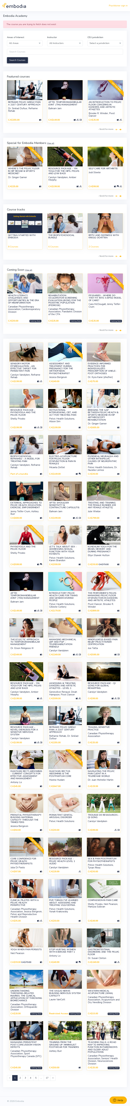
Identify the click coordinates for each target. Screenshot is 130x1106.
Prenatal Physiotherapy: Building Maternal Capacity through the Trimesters (26, 818)
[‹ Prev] (116, 129)
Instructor (52, 37)
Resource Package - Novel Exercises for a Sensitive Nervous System (24, 731)
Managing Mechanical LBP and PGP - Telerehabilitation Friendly (62, 643)
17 (47, 1077)
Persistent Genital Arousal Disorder (61, 816)
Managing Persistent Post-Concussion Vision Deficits (25, 1045)
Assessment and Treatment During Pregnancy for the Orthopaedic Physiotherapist (61, 368)
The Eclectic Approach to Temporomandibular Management (25, 642)
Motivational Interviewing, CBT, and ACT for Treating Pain (63, 412)
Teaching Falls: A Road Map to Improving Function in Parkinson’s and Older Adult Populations (102, 1047)
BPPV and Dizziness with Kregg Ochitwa (104, 236)
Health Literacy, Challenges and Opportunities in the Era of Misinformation (23, 299)
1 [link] (15, 1077)
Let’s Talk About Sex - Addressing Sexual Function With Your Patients (63, 550)
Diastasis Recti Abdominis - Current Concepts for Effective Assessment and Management (26, 775)
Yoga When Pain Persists (26, 949)
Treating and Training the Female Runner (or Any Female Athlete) (102, 505)
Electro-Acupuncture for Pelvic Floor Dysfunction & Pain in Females (63, 460)
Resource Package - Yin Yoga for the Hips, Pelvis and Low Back (63, 171)
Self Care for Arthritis (103, 168)
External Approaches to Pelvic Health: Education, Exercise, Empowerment (26, 505)
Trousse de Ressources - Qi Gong (103, 816)
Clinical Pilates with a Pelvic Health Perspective (24, 903)
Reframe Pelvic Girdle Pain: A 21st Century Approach (24, 103)
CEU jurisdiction (95, 37)
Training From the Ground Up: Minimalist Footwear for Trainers (64, 1045)
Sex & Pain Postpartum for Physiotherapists (102, 860)
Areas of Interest (15, 37)
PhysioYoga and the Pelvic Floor (23, 548)
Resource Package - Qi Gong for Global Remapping (102, 686)
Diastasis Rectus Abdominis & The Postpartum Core (60, 774)
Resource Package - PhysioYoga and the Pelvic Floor (23, 412)
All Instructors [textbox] (56, 43)
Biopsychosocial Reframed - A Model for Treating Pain (25, 459)
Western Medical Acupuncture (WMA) (100, 992)
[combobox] (24, 43)
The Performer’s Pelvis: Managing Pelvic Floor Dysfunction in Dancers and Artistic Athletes (103, 597)
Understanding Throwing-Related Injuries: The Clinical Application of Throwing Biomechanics (26, 995)
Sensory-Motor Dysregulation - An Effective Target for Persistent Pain (23, 367)
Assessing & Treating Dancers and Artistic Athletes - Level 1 (62, 686)
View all (50, 143)
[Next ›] (120, 129)
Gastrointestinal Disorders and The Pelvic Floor (103, 952)
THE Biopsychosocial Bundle (61, 236)
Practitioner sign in (118, 5)
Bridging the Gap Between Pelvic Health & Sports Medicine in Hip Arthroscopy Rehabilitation (103, 415)
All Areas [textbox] (14, 43)
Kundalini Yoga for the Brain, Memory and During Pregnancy (102, 549)
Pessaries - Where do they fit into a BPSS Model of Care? (105, 298)
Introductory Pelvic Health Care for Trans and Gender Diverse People (63, 597)
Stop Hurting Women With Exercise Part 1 (62, 950)
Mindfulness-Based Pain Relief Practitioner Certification (102, 642)
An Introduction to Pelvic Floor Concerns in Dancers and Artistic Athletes (105, 106)
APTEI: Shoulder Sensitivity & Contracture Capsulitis (64, 505)
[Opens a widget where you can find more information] (118, 1100)
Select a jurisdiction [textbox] (99, 43)
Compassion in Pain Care (103, 900)
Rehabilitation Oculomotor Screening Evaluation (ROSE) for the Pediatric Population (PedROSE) (64, 300)
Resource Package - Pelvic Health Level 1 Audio (62, 861)
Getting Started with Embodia (22, 236)
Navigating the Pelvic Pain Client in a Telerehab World (101, 774)
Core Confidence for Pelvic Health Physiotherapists (23, 861)
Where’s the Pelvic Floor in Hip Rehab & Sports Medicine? (23, 171)
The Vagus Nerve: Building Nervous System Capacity (65, 993)
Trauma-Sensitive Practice (99, 728)
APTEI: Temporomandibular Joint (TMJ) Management (65, 103)
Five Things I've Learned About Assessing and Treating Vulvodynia (63, 903)
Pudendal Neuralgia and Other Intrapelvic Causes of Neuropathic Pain (103, 460)
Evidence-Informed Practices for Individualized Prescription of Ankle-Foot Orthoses (102, 368)
